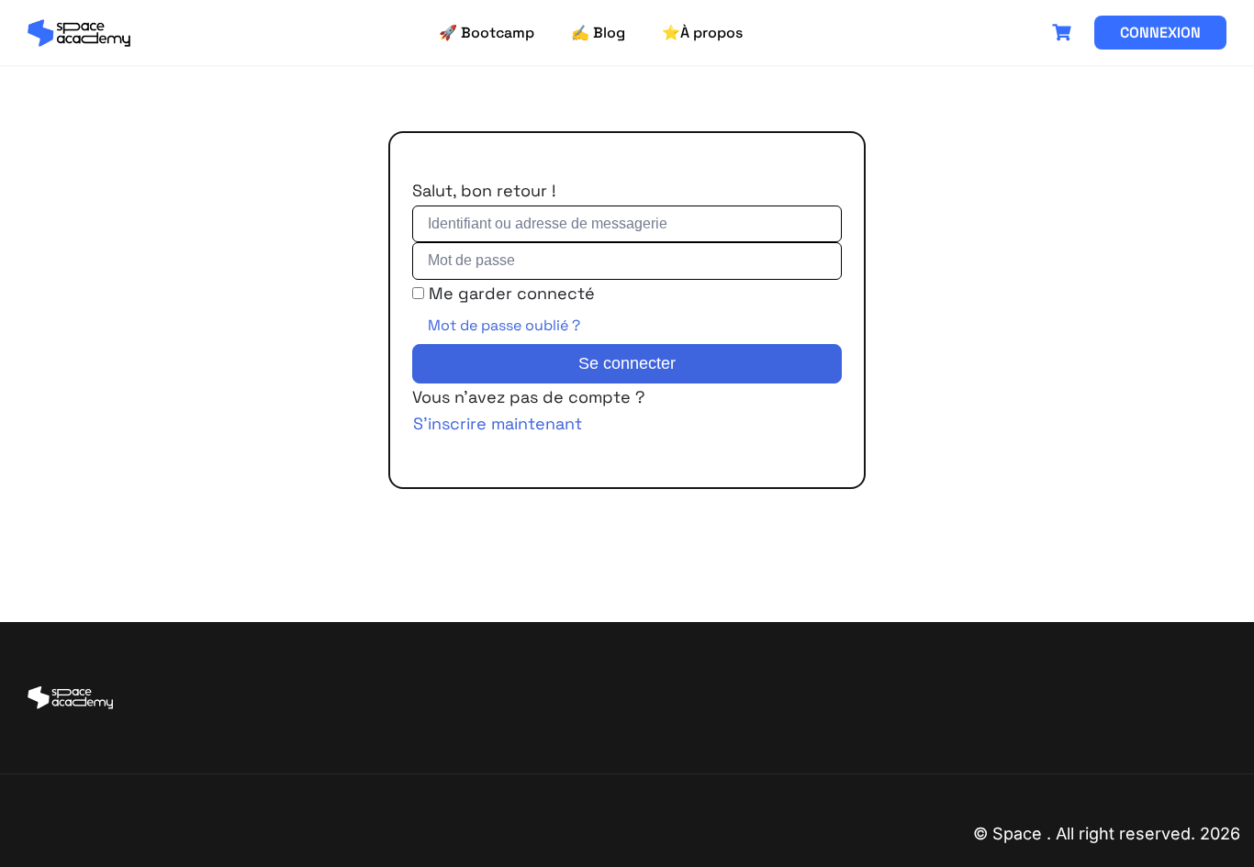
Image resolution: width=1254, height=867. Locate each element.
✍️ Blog (598, 32)
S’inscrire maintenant (497, 423)
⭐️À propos (702, 32)
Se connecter (627, 363)
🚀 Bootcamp (486, 32)
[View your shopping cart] (1064, 32)
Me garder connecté (512, 293)
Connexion (1160, 32)
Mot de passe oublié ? (504, 325)
